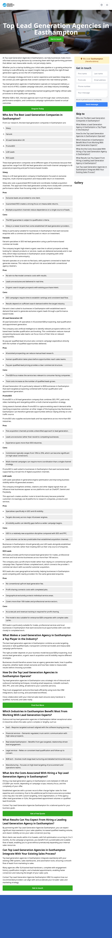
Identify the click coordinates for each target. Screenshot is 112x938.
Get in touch (56, 39)
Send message (92, 104)
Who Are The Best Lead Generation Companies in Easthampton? (90, 119)
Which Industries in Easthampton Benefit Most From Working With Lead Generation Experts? (90, 142)
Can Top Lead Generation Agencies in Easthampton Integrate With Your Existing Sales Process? (91, 169)
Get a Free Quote (37, 813)
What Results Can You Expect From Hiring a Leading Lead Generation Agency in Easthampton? (90, 160)
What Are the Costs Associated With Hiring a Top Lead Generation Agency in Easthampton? (91, 151)
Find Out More (37, 705)
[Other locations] (101, 5)
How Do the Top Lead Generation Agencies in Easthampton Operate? (90, 134)
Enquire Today (38, 108)
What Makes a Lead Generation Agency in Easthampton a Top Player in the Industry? (91, 127)
